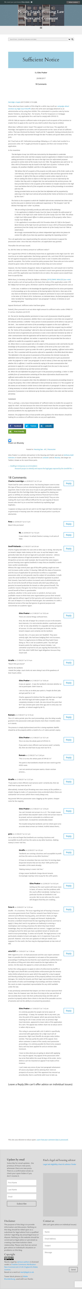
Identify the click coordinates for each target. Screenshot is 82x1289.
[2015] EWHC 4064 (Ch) (55, 280)
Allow (73, 2)
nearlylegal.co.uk (27, 1272)
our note (67, 280)
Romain (11, 715)
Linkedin (46, 458)
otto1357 (12, 951)
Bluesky (57, 458)
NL (20, 533)
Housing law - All (40, 449)
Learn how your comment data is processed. (52, 1140)
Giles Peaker (42, 72)
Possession (52, 449)
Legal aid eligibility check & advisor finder (59, 1164)
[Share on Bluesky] (10, 441)
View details (26, 2)
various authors (23, 1262)
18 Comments (41, 84)
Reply (68, 483)
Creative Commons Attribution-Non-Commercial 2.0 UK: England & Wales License (21, 1267)
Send (73, 1269)
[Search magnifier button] (72, 39)
